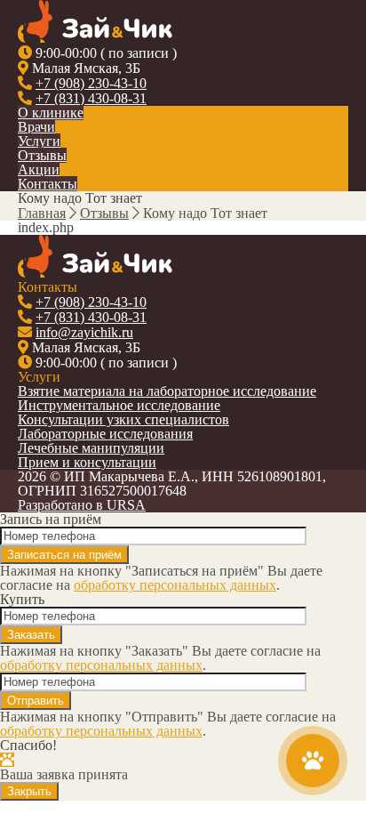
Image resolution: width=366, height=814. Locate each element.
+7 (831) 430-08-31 (91, 98)
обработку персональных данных (175, 584)
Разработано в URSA (82, 504)
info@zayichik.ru (84, 332)
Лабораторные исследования (105, 433)
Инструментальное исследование (119, 405)
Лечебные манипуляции (91, 447)
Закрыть (29, 791)
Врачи (36, 126)
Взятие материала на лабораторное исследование (167, 391)
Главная (42, 213)
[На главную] (95, 37)
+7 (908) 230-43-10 (91, 83)
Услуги (39, 141)
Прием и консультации (87, 462)
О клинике (51, 112)
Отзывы (42, 155)
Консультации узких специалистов (123, 419)
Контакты (47, 183)
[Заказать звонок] (313, 761)
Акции (39, 169)
